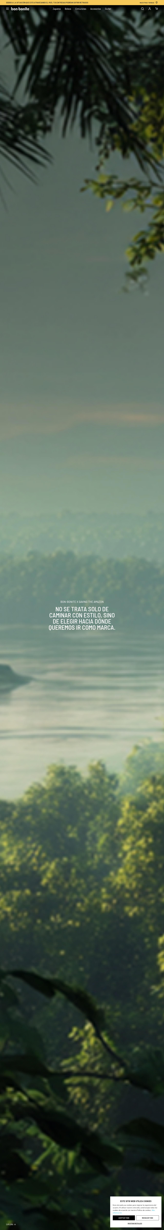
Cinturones (80, 8)
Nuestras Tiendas (147, 3)
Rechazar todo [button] (147, 1218)
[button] (136, 1223)
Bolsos (68, 8)
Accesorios (95, 8)
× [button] (159, 1199)
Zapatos (57, 8)
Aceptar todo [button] (124, 1218)
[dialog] (135, 1211)
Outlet (108, 8)
